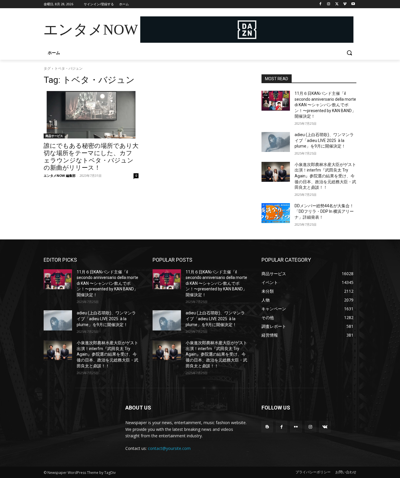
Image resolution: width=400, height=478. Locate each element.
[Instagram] (328, 4)
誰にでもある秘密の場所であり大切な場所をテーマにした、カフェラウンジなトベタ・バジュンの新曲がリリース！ (91, 156)
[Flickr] (296, 426)
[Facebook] (320, 4)
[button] (349, 53)
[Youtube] (353, 4)
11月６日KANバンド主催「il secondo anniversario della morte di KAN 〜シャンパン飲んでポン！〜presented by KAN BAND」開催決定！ (325, 105)
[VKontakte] (325, 426)
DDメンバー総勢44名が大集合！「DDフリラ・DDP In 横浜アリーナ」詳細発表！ (324, 211)
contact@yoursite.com (169, 448)
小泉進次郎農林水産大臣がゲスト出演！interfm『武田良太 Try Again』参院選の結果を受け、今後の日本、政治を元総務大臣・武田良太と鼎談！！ (325, 176)
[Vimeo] (344, 4)
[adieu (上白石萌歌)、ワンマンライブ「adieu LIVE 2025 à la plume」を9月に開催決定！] (275, 142)
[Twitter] (337, 4)
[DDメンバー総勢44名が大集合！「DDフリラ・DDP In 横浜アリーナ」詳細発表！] (275, 213)
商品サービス (54, 136)
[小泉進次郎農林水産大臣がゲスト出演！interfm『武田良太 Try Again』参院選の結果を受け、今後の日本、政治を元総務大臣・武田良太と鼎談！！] (275, 172)
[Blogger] (267, 426)
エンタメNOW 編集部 (60, 175)
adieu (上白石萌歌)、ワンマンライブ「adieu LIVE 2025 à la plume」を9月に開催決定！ (324, 140)
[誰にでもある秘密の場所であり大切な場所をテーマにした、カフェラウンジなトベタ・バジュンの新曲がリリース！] (91, 114)
